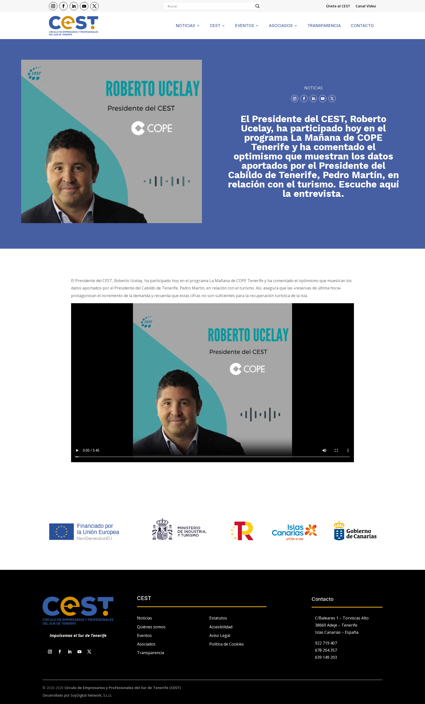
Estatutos (218, 618)
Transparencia (324, 26)
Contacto (362, 26)
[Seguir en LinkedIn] (74, 6)
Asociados (281, 26)
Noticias (185, 26)
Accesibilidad (220, 627)
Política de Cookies (226, 644)
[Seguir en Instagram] (53, 6)
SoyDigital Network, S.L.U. (91, 695)
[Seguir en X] (94, 6)
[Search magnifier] (257, 6)
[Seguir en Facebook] (63, 6)
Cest (215, 26)
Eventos (244, 26)
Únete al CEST (338, 6)
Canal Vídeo (366, 6)
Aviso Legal (219, 635)
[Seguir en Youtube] (84, 6)
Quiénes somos (151, 627)
